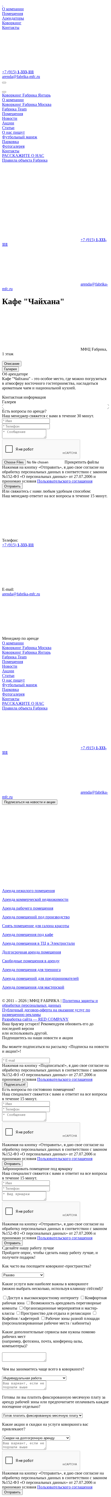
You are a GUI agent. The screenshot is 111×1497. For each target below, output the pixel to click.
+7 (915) (18, 72)
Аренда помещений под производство (36, 917)
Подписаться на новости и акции (29, 802)
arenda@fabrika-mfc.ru (21, 76)
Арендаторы (13, 18)
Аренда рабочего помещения (27, 908)
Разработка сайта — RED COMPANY (35, 1019)
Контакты (10, 27)
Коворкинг (11, 23)
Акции (8, 123)
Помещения (12, 13)
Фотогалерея (13, 146)
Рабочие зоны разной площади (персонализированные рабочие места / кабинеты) (51, 1320)
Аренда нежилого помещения (28, 890)
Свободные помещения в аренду (31, 961)
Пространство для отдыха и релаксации (56, 1313)
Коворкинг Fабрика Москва (26, 104)
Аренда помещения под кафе (27, 934)
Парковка (10, 141)
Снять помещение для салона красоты (35, 926)
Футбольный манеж (19, 137)
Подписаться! (15, 1084)
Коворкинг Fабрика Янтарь (26, 95)
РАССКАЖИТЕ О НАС (23, 155)
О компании (13, 9)
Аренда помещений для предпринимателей (40, 978)
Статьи (8, 127)
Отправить (12, 486)
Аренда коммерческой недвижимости (35, 899)
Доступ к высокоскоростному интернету (43, 1298)
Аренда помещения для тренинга (31, 969)
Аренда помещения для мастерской (33, 987)
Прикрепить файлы (82, 462)
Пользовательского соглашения (64, 481)
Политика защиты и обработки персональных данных (50, 1002)
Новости (9, 118)
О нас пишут (13, 132)
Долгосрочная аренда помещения (31, 952)
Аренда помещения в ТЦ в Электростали (38, 943)
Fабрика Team (14, 109)
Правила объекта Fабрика (24, 160)
